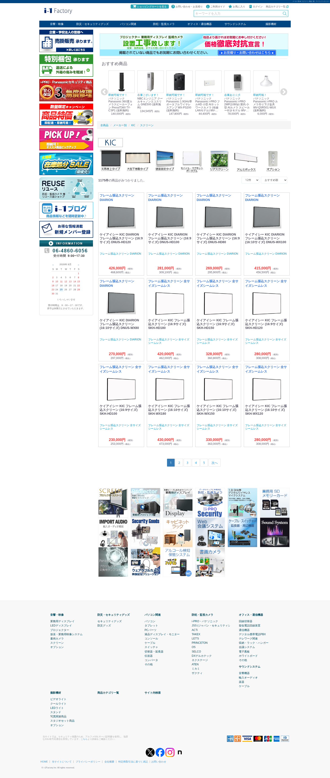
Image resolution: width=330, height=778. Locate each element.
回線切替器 (245, 621)
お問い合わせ (158, 761)
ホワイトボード (248, 655)
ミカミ (196, 668)
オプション (57, 647)
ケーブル (150, 642)
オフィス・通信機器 (199, 24)
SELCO (196, 651)
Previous (103, 92)
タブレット (151, 625)
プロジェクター (59, 629)
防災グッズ (104, 625)
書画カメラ (57, 638)
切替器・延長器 (154, 651)
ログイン (258, 6)
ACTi (195, 629)
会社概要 (109, 761)
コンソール (151, 638)
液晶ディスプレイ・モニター (162, 634)
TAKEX (196, 634)
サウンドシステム (235, 24)
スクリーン (57, 642)
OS (194, 647)
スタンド (55, 712)
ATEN (195, 664)
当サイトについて (62, 761)
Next (283, 92)
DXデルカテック (202, 655)
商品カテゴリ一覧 (276, 6)
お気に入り (239, 6)
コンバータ (151, 660)
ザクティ (197, 672)
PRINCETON (200, 642)
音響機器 (244, 673)
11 (61, 281)
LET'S (195, 638)
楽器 (241, 681)
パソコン (150, 621)
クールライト (58, 703)
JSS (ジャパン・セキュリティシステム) (216, 625)
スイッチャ (151, 647)
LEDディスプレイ (61, 625)
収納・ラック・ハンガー (253, 642)
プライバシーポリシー (88, 761)
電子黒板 (244, 651)
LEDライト (57, 707)
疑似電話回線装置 (249, 625)
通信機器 (244, 629)
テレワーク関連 (248, 638)
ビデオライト (58, 699)
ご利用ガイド (217, 6)
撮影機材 (271, 24)
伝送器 (149, 655)
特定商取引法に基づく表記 (133, 761)
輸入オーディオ (248, 677)
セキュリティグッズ (109, 621)
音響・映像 (57, 24)
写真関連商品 (58, 716)
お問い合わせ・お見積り (189, 6)
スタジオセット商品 (62, 720)
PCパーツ (150, 629)
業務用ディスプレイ (62, 621)
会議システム (247, 647)
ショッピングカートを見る (152, 6)
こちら (84, 739)
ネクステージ (200, 660)
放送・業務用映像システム (66, 634)
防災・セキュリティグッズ (92, 24)
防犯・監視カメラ (164, 24)
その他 (149, 664)
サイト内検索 (153, 692)
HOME (44, 761)
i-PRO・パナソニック (205, 621)
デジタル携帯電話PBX (252, 634)
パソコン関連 (128, 24)
